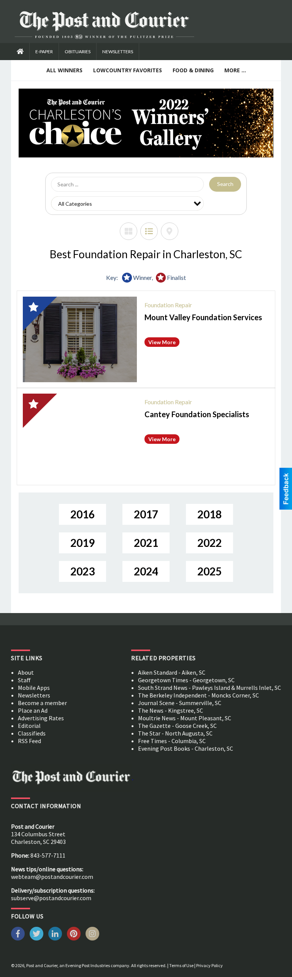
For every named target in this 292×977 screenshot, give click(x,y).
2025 (209, 571)
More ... (235, 70)
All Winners (64, 70)
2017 (146, 514)
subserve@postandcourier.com (51, 898)
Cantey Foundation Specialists (196, 414)
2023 (82, 571)
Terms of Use (181, 965)
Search (225, 184)
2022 (209, 542)
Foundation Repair (168, 304)
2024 (146, 571)
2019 (82, 542)
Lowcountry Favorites (127, 70)
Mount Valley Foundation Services (203, 317)
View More (162, 342)
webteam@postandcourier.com (52, 876)
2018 (209, 514)
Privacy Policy (209, 965)
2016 (82, 514)
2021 (146, 542)
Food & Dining (193, 70)
